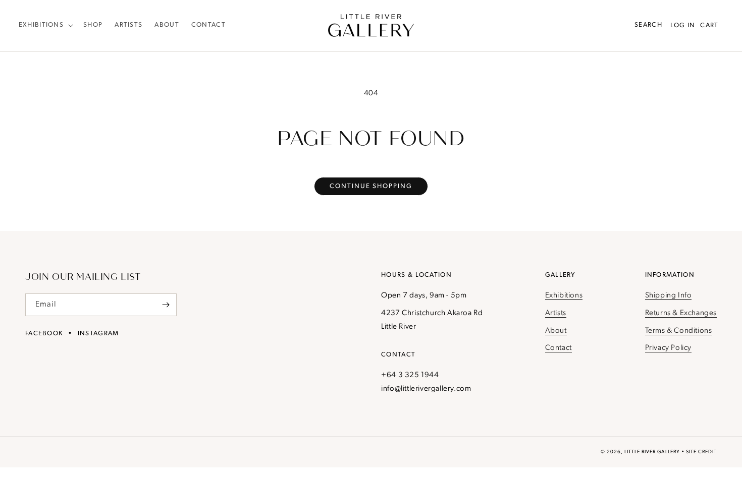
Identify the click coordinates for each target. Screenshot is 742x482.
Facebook (44, 333)
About (556, 331)
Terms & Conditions (678, 331)
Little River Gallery (652, 452)
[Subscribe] (165, 304)
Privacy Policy (668, 348)
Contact (558, 348)
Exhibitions (564, 295)
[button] (45, 25)
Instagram (98, 333)
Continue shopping (371, 186)
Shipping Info (668, 295)
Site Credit (701, 452)
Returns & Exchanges (681, 313)
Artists (555, 313)
